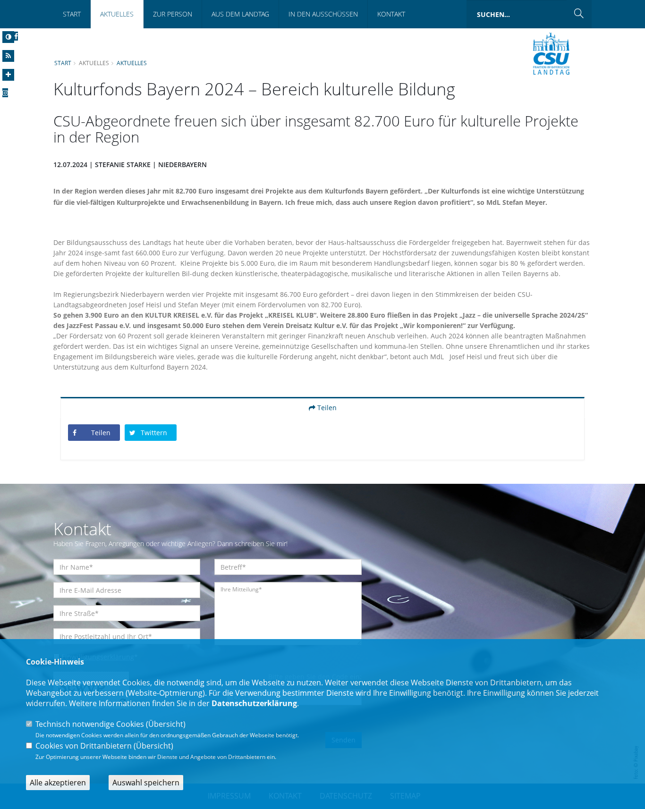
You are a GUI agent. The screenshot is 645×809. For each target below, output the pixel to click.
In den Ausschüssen (323, 13)
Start (72, 13)
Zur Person (172, 13)
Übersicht (165, 724)
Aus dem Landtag (240, 13)
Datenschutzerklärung (254, 703)
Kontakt (391, 13)
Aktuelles (117, 13)
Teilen (326, 407)
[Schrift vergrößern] (8, 75)
